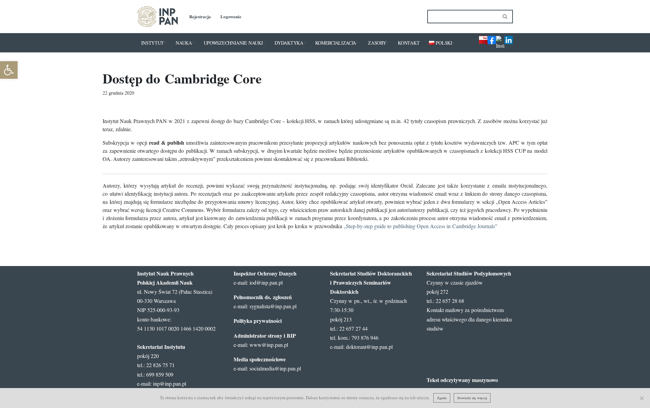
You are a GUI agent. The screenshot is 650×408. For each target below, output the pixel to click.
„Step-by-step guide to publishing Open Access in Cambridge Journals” (420, 226)
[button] (165, 43)
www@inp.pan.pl (269, 344)
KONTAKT (408, 43)
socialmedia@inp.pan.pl (275, 368)
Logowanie (230, 16)
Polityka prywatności (258, 321)
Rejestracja (200, 16)
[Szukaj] (505, 16)
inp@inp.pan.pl (169, 383)
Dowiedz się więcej (472, 398)
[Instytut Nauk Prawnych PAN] (157, 16)
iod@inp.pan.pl (266, 282)
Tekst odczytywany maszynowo (462, 380)
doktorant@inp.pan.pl (369, 346)
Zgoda (442, 398)
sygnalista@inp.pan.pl (273, 306)
